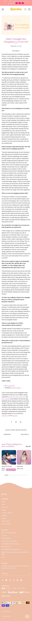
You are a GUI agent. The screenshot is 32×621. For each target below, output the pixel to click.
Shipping (4, 515)
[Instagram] (10, 580)
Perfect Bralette (6, 399)
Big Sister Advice (6, 546)
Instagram (14, 415)
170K (5, 494)
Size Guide (5, 507)
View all (28, 446)
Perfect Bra (12, 397)
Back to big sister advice (16, 430)
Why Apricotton (6, 538)
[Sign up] (29, 574)
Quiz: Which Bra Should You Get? (11, 549)
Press (3, 557)
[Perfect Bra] (24, 457)
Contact (4, 510)
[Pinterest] (17, 580)
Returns (4, 518)
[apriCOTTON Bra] (9, 457)
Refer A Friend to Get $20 (9, 532)
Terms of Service (6, 524)
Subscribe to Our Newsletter (9, 541)
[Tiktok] (14, 580)
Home (3, 504)
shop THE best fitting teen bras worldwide (12, 445)
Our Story (4, 535)
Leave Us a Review (7, 512)
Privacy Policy (6, 521)
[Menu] (3, 9)
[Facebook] (2, 580)
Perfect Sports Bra (20, 397)
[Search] (25, 10)
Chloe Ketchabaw (16, 387)
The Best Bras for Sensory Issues (11, 544)
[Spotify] (21, 580)
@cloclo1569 (11, 385)
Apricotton (8, 616)
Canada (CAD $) (6, 611)
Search (3, 501)
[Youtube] (6, 580)
